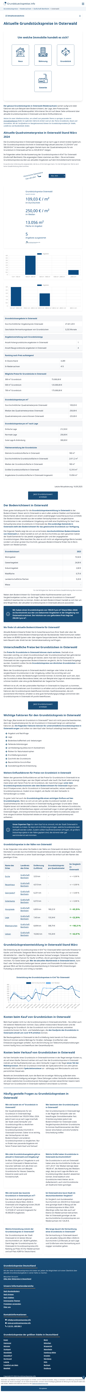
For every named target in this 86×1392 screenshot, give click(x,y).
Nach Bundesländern (12, 1291)
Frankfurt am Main (11, 1365)
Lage (7, 917)
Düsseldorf (8, 1356)
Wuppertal (48, 1346)
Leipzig (6, 1362)
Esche (7, 876)
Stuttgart (7, 1349)
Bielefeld (7, 1368)
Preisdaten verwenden (12, 1304)
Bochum (47, 1365)
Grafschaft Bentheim (41, 9)
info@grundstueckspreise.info (19, 1320)
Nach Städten (9, 1298)
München (47, 1343)
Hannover (7, 1343)
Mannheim (48, 1349)
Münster (7, 1346)
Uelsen (8, 934)
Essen (6, 1340)
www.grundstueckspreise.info (19, 1323)
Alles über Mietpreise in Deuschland (17, 1279)
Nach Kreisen (9, 1294)
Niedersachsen (25, 9)
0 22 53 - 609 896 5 (15, 1326)
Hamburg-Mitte (50, 1352)
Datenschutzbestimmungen (40, 1383)
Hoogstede (9, 909)
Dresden (47, 1356)
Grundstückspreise (11, 9)
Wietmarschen (11, 925)
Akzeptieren (43, 1388)
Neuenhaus (10, 884)
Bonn (46, 1340)
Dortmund (8, 1359)
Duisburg (47, 1368)
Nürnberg (47, 1359)
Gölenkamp (10, 901)
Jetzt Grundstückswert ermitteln (43, 495)
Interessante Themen (12, 1301)
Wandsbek (8, 1352)
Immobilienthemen (10, 121)
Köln (45, 1362)
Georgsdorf (10, 893)
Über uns (7, 1307)
